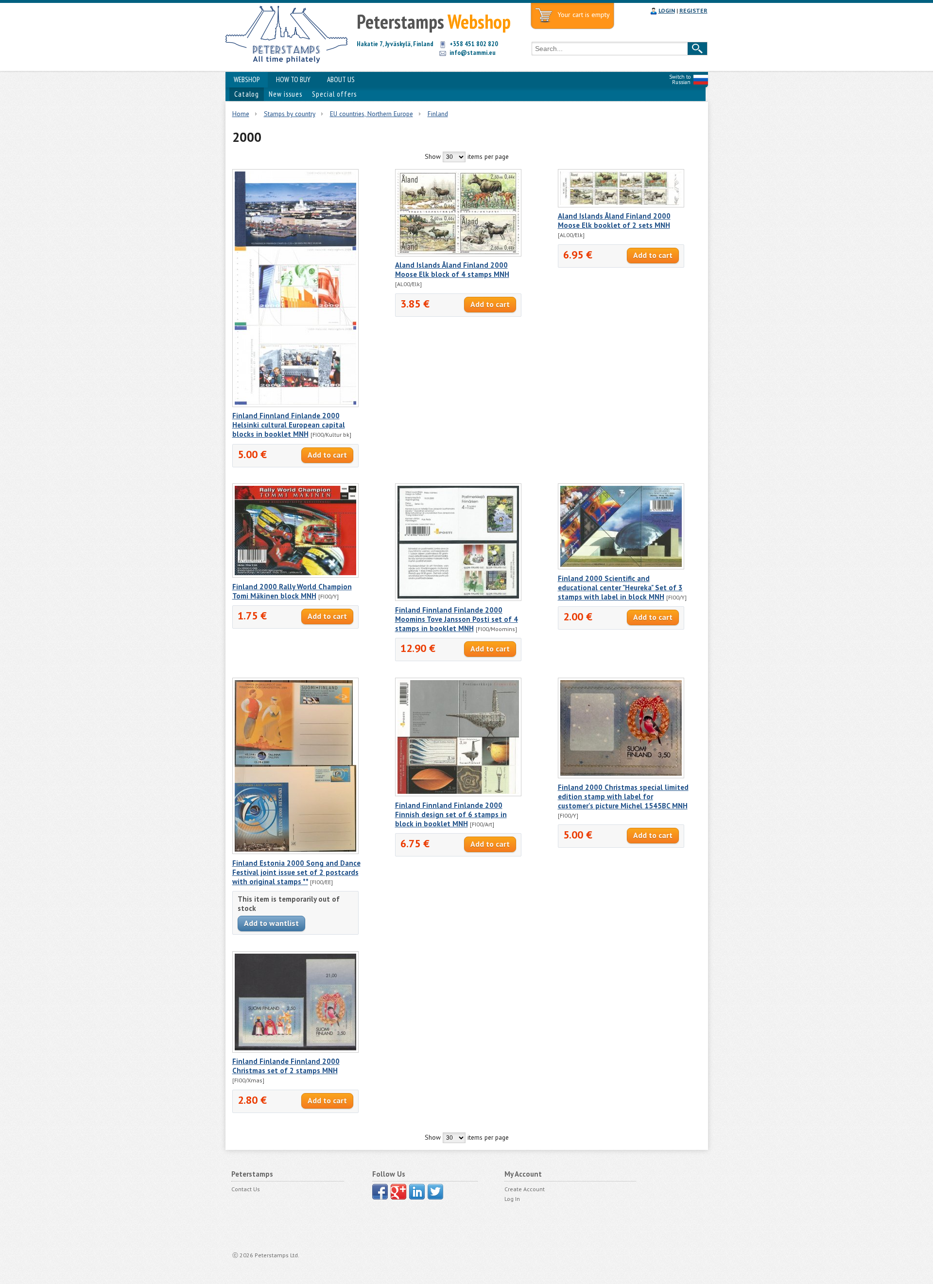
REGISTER (693, 10)
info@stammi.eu (472, 52)
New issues (285, 94)
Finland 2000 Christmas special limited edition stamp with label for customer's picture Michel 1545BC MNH (623, 796)
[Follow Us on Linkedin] (417, 1191)
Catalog (246, 94)
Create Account (524, 1189)
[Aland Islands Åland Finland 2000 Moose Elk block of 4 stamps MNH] (458, 254)
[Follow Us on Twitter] (435, 1191)
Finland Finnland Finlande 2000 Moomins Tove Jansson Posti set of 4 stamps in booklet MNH (456, 619)
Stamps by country (289, 113)
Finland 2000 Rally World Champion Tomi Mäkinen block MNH (292, 591)
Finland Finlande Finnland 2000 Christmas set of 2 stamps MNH (286, 1066)
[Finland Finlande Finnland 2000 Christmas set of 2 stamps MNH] (295, 1050)
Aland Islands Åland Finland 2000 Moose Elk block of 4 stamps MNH (452, 269)
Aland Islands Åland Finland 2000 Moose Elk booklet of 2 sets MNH (614, 220)
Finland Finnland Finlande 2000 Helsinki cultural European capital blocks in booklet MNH (288, 425)
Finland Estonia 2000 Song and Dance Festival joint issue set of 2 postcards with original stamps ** (296, 872)
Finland (438, 113)
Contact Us (245, 1189)
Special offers (334, 94)
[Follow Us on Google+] (398, 1191)
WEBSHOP (246, 79)
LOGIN (666, 10)
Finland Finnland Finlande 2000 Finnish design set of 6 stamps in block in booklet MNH (451, 814)
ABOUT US (341, 79)
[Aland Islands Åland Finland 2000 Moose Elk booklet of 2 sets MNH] (621, 205)
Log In (512, 1198)
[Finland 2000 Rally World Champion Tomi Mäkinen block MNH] (295, 575)
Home (240, 113)
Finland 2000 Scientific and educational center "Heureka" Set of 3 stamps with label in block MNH (620, 587)
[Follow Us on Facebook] (380, 1191)
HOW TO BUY (293, 79)
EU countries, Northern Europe (371, 113)
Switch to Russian (680, 79)
